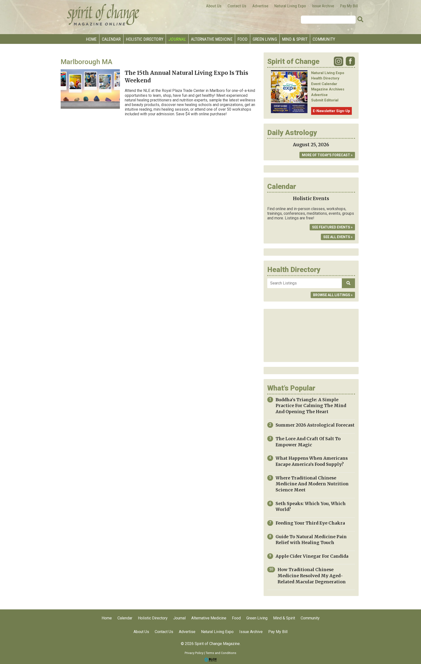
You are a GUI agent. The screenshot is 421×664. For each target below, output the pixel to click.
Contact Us (237, 5)
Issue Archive (323, 5)
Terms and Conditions (221, 653)
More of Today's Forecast (326, 155)
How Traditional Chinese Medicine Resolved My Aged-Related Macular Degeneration (311, 575)
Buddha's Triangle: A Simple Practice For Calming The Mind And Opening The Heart (311, 405)
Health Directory (325, 78)
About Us (213, 5)
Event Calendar (324, 84)
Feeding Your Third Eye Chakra (310, 523)
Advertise (260, 5)
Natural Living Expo (290, 5)
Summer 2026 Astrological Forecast (315, 425)
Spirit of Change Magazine (103, 14)
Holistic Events (311, 198)
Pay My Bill (349, 5)
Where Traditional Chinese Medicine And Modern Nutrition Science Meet (312, 484)
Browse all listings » (333, 295)
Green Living (265, 39)
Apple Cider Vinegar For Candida (312, 556)
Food (243, 39)
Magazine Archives (327, 89)
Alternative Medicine (211, 39)
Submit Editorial (324, 100)
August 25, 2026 (311, 144)
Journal (177, 39)
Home (91, 39)
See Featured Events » (332, 227)
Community (324, 39)
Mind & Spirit (294, 39)
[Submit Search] (360, 19)
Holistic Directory (144, 39)
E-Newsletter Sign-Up (331, 111)
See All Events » (338, 237)
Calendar (111, 39)
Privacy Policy (194, 653)
